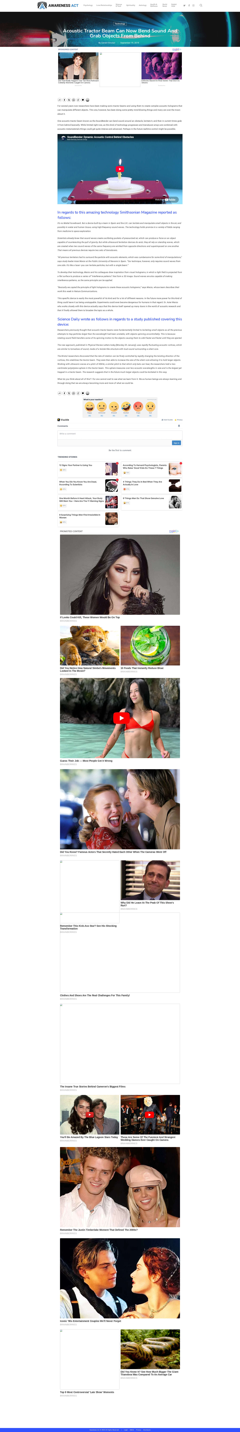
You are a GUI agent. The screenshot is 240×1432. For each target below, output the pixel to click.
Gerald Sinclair (108, 43)
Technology (120, 24)
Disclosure (146, 1430)
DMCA (132, 1430)
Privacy (139, 1430)
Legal (126, 1430)
